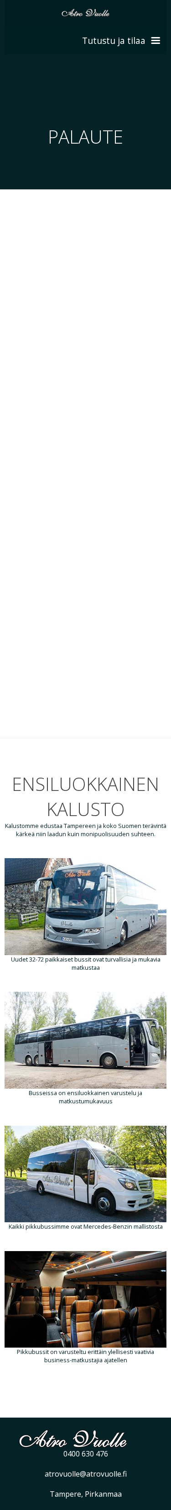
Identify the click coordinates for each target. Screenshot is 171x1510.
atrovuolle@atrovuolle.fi (86, 1474)
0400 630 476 (85, 1454)
